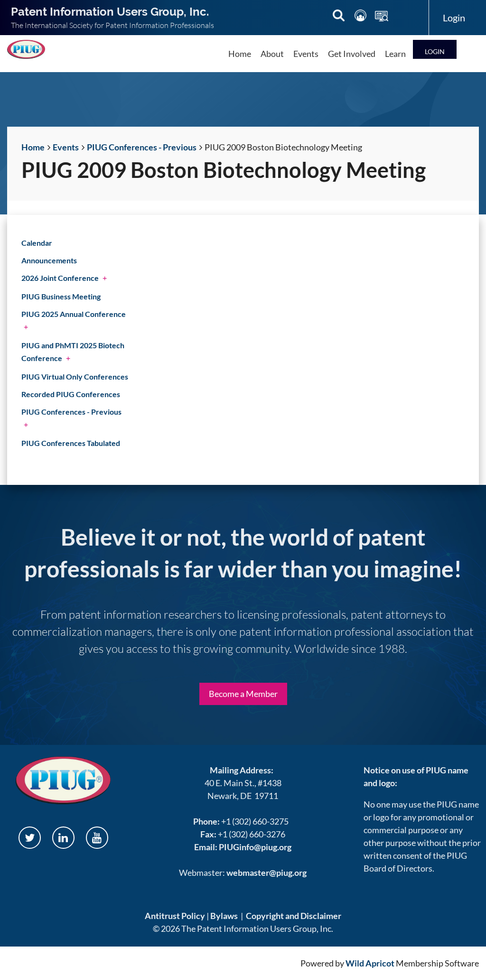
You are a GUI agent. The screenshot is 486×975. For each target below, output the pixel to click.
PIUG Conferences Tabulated (70, 442)
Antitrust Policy (175, 915)
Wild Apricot (370, 963)
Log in (434, 49)
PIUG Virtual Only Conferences (74, 376)
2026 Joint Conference (60, 277)
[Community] (361, 17)
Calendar (36, 242)
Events (66, 147)
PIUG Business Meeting (61, 296)
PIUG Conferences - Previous (141, 147)
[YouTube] (97, 837)
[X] (30, 837)
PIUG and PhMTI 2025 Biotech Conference (72, 351)
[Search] (339, 17)
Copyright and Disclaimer (293, 915)
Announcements (49, 260)
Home (33, 147)
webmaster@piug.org (266, 872)
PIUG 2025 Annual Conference (73, 313)
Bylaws (224, 915)
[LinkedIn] (63, 837)
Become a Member (243, 693)
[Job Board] (381, 17)
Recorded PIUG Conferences (70, 394)
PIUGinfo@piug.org (255, 847)
